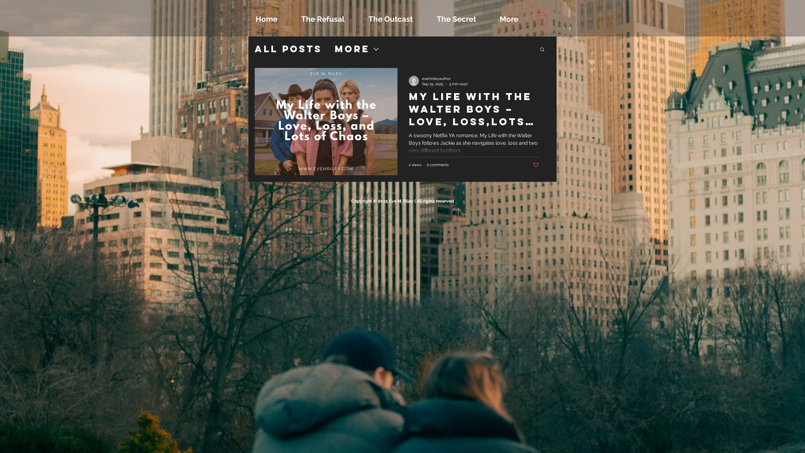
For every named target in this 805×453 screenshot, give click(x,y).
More (352, 49)
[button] (542, 18)
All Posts (288, 49)
